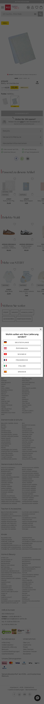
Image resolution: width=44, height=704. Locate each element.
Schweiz (22, 354)
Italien (22, 366)
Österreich (22, 348)
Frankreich (22, 360)
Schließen (41, 329)
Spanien (22, 372)
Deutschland (22, 342)
